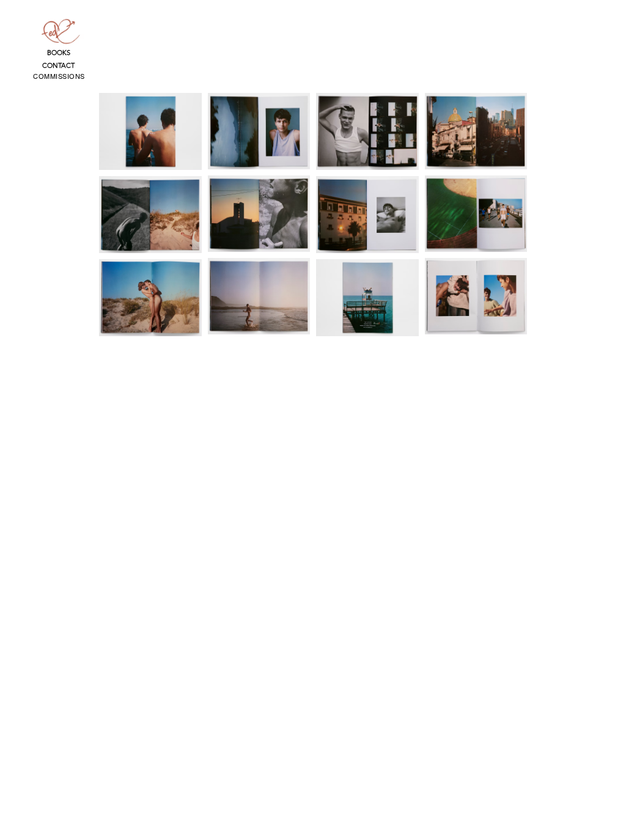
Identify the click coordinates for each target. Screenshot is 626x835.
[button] (59, 76)
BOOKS (58, 52)
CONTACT (58, 65)
